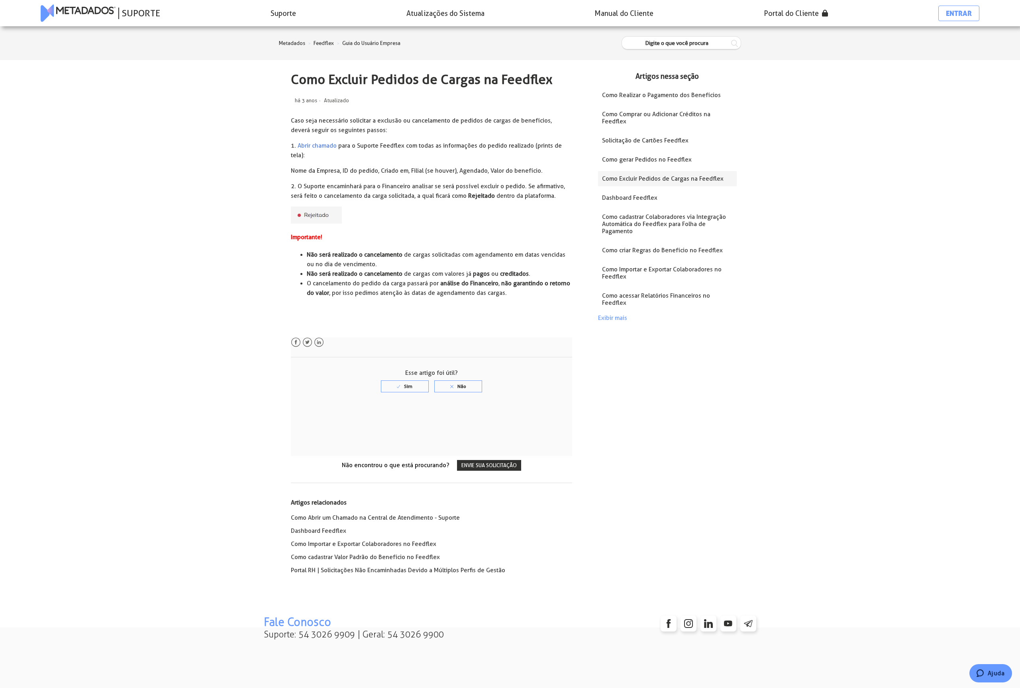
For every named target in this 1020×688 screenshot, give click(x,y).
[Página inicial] (78, 13)
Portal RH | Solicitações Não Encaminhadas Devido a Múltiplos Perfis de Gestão (398, 570)
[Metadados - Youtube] (728, 623)
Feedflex (324, 43)
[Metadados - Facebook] (669, 623)
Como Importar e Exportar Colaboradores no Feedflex (363, 544)
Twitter (307, 342)
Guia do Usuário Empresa (371, 43)
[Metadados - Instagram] (688, 623)
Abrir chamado (317, 145)
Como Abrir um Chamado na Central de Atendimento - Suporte (375, 517)
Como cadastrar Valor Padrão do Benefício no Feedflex (365, 557)
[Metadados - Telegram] (748, 623)
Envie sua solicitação (489, 465)
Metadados (292, 43)
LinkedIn (319, 342)
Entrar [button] (959, 13)
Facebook (296, 342)
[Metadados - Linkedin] (708, 623)
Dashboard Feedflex (318, 530)
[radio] (405, 386)
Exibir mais (612, 318)
